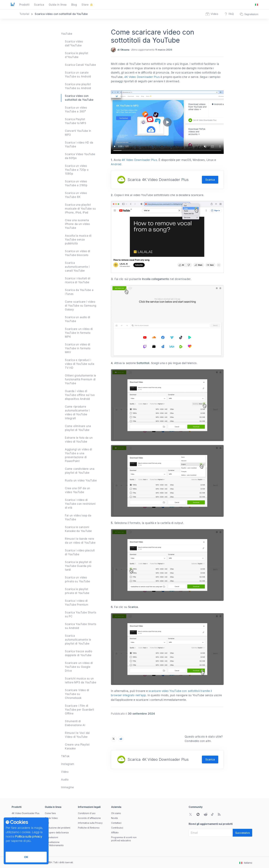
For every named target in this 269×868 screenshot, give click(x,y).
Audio (64, 779)
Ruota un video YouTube (81, 480)
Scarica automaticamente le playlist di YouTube (78, 639)
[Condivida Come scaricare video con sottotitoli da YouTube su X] (113, 739)
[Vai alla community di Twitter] (190, 814)
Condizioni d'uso (86, 813)
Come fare (50, 813)
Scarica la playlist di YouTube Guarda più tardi (78, 566)
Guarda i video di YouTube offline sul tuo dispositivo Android (80, 395)
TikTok (65, 756)
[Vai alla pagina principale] (13, 5)
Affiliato (115, 832)
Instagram (67, 764)
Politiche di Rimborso (88, 827)
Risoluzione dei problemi (57, 827)
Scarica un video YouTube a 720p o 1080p (76, 169)
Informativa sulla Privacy (90, 823)
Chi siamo (116, 813)
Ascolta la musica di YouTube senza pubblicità (78, 239)
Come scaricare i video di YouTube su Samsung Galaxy (80, 305)
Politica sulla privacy (28, 836)
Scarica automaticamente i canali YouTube (77, 266)
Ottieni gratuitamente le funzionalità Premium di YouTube (80, 379)
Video (64, 771)
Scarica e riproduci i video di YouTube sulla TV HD (79, 363)
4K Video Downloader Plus (142, 76)
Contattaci (116, 823)
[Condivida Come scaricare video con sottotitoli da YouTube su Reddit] (121, 739)
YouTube (66, 33)
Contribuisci (117, 827)
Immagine (67, 787)
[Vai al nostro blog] (219, 814)
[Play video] (167, 122)
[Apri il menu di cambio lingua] (256, 4)
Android (116, 164)
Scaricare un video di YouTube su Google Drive (79, 666)
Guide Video (51, 818)
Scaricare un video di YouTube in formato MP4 (79, 332)
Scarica (210, 179)
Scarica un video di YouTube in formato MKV (77, 348)
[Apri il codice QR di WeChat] (198, 814)
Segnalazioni (51, 837)
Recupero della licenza (57, 832)
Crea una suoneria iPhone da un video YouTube (77, 224)
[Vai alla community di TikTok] (212, 814)
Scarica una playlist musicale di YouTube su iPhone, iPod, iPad (80, 208)
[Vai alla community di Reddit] (205, 814)
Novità (114, 818)
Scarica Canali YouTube (80, 64)
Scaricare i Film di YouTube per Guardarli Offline (79, 709)
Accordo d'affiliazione (89, 818)
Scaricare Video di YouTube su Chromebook (77, 694)
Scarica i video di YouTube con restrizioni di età (80, 503)
